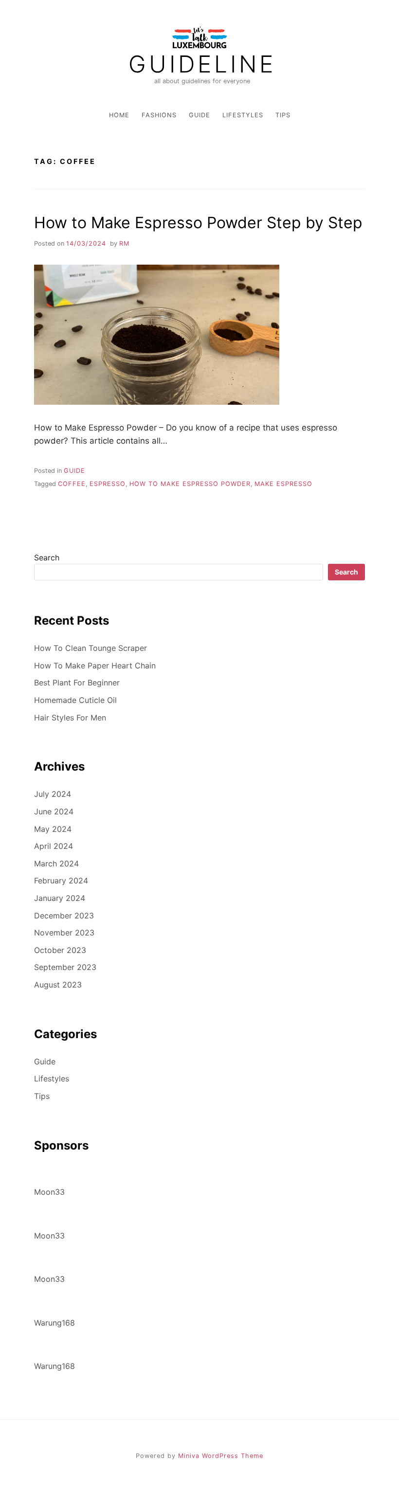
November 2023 (64, 932)
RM (124, 243)
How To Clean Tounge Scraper (90, 648)
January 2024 (59, 898)
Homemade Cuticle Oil (75, 700)
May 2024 (53, 829)
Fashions (159, 115)
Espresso (108, 483)
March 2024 (56, 863)
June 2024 (53, 811)
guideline (202, 64)
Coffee (72, 483)
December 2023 (64, 915)
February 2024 (61, 880)
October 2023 (60, 950)
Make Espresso (283, 483)
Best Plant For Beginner (77, 682)
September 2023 (65, 967)
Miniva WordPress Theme (220, 1455)
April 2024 (53, 846)
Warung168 (54, 1323)
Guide (199, 115)
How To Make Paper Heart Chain (95, 665)
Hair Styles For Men (70, 717)
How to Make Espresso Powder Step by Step (198, 222)
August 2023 (58, 984)
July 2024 (52, 794)
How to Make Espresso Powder (190, 483)
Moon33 (49, 1192)
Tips (282, 115)
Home (119, 115)
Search (46, 557)
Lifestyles (242, 115)
